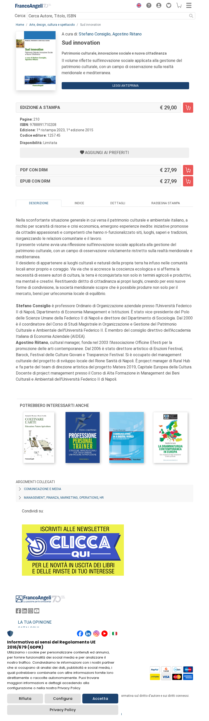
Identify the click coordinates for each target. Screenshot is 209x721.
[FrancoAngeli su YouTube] (36, 612)
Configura (62, 698)
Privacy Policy (63, 709)
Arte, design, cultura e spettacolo (52, 25)
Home (20, 25)
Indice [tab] (79, 203)
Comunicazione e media (42, 489)
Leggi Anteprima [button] (125, 85)
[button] (138, 6)
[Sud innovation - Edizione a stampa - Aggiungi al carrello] (188, 107)
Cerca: (20, 15)
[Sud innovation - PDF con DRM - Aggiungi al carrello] (188, 170)
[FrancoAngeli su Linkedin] (24, 612)
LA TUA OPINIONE (34, 622)
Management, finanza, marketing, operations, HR (64, 497)
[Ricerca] (191, 15)
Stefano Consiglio (95, 34)
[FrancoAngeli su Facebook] (18, 612)
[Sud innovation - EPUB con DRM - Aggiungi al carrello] (188, 181)
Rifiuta (25, 698)
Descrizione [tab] (38, 203)
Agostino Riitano (127, 34)
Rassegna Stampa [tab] (165, 203)
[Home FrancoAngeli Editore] (33, 6)
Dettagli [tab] (117, 203)
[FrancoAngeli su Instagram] (30, 612)
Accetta (100, 698)
